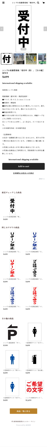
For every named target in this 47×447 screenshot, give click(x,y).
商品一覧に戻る (23, 411)
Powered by (21, 425)
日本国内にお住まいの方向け (23, 173)
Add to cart (23, 166)
